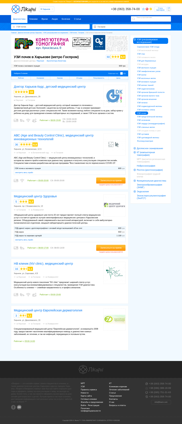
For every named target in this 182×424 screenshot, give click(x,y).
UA (169, 8)
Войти (83, 405)
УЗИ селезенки (143, 120)
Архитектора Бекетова (56, 61)
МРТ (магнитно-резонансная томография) (151, 160)
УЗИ (83, 386)
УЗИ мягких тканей (145, 85)
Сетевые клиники (89, 399)
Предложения (115, 396)
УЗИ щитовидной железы (148, 137)
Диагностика (19, 19)
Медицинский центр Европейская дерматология (48, 310)
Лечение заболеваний (119, 389)
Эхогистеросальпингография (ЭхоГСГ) (151, 197)
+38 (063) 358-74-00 (125, 9)
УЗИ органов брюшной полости (151, 92)
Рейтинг (21, 78)
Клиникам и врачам (118, 386)
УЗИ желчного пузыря (146, 68)
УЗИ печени (142, 103)
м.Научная (18, 100)
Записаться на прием (111, 180)
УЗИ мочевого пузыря (146, 82)
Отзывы (79, 78)
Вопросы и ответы (117, 405)
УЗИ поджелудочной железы (149, 106)
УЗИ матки (141, 75)
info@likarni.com (161, 402)
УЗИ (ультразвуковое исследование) (147, 40)
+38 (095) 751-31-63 (160, 392)
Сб (124, 73)
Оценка (60, 78)
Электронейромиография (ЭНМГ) (149, 186)
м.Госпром (30, 100)
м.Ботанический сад (40, 153)
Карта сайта (86, 396)
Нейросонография (146, 166)
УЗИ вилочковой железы (147, 50)
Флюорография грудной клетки (148, 175)
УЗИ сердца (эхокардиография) (151, 123)
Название (40, 78)
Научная (40, 61)
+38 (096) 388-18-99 (160, 388)
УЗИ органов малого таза (148, 96)
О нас (111, 402)
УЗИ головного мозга (146, 57)
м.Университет (37, 210)
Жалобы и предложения (92, 402)
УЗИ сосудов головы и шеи (149, 131)
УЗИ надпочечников (145, 89)
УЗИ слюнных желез (146, 127)
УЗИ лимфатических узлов (148, 71)
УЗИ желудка (142, 64)
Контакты (113, 399)
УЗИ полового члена (146, 110)
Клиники (33, 19)
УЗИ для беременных (146, 61)
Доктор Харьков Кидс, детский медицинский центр (50, 86)
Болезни (66, 19)
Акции (55, 19)
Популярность (98, 78)
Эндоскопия (143, 191)
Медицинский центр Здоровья (35, 196)
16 (16, 268)
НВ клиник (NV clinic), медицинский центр (43, 263)
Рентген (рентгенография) (150, 170)
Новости (84, 393)
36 (16, 144)
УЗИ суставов (143, 134)
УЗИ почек (141, 113)
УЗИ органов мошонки (147, 99)
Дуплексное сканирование (150, 148)
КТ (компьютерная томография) (146, 153)
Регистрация (93, 405)
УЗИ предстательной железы (149, 117)
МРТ (83, 383)
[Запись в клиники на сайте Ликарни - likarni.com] (23, 9)
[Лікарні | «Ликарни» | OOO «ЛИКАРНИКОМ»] (91, 369)
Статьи (77, 19)
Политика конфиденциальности (91, 409)
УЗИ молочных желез (146, 78)
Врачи (45, 19)
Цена (118, 78)
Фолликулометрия (145, 141)
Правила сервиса (89, 389)
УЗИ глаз (141, 54)
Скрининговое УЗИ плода (148, 47)
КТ (110, 383)
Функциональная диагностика (151, 181)
